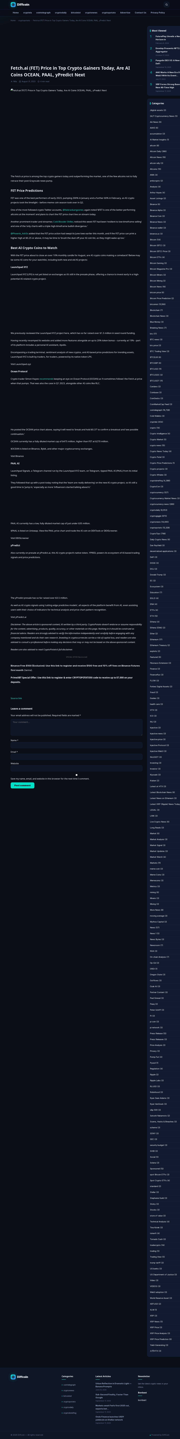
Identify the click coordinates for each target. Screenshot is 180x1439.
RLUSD (153, 1086)
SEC (152, 1139)
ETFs (152, 610)
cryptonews (91, 12)
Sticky (153, 1204)
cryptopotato (109, 12)
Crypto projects (157, 469)
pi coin (153, 1021)
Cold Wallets (155, 416)
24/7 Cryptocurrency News (162, 116)
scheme (153, 1127)
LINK (152, 816)
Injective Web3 (156, 751)
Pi (151, 1016)
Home (16, 12)
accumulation (156, 134)
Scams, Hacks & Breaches (162, 1121)
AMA (152, 175)
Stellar (153, 1192)
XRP (152, 1316)
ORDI (152, 969)
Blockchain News (157, 316)
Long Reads (155, 828)
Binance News (156, 222)
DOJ (152, 569)
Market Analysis (157, 839)
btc (151, 334)
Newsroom (155, 945)
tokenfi (153, 1233)
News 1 (153, 933)
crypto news (155, 445)
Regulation (154, 1069)
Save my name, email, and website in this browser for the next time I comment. (50, 778)
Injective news (156, 733)
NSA (152, 951)
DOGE (152, 563)
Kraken (153, 780)
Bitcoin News (156, 287)
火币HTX (154, 1351)
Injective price (156, 739)
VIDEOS (153, 1286)
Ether (152, 633)
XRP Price (154, 1327)
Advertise (125, 12)
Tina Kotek (155, 1227)
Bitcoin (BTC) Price (158, 251)
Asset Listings (156, 198)
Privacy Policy (158, 12)
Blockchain (155, 310)
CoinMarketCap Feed (159, 404)
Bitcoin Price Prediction (160, 298)
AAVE (152, 128)
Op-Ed (153, 963)
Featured (154, 657)
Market (153, 833)
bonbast (142, 1400)
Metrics (153, 886)
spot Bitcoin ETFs (158, 1174)
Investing (154, 763)
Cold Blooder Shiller (63, 221)
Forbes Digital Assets (159, 686)
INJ (151, 722)
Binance (153, 204)
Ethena (153, 622)
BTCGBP (154, 363)
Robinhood (155, 1092)
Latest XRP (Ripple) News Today (165, 804)
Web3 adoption (157, 1292)
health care (155, 704)
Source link (16, 698)
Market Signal (156, 845)
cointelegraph (43, 12)
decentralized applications (161, 551)
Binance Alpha (156, 210)
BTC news (154, 339)
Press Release (156, 1033)
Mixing (153, 904)
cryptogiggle (155, 516)
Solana (153, 1163)
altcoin (153, 145)
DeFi (152, 557)
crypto (153, 428)
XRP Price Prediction (159, 1339)
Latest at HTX (156, 786)
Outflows (154, 980)
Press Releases (157, 1039)
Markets (153, 863)
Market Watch (156, 857)
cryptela (27, 12)
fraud (152, 692)
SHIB (152, 1151)
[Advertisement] (76, 45)
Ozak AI (153, 986)
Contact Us (140, 12)
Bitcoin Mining (156, 281)
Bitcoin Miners (156, 275)
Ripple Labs (155, 1080)
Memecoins (155, 880)
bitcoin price (155, 292)
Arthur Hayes (156, 192)
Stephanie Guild (157, 1198)
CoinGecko (155, 398)
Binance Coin (156, 216)
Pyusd (153, 1063)
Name (14, 740)
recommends (46, 378)
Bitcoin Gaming (157, 263)
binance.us (154, 234)
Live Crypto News (158, 822)
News (152, 927)
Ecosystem (155, 586)
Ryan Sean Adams (158, 1098)
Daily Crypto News (158, 539)
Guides (153, 698)
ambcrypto (155, 181)
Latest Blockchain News (161, 792)
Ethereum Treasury (158, 645)
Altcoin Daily (155, 151)
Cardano (154, 386)
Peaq (152, 1004)
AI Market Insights (158, 139)
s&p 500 (154, 1110)
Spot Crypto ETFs (158, 1180)
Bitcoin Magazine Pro (159, 269)
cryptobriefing (156, 480)
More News (155, 910)
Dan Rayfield (155, 545)
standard (154, 1186)
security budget (157, 1145)
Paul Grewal (155, 998)
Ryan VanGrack (157, 1104)
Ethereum (154, 639)
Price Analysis (156, 1045)
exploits (153, 651)
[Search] (166, 4)
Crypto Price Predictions (161, 463)
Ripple (152, 1074)
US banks (154, 1269)
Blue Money (155, 322)
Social (152, 1157)
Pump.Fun (154, 1057)
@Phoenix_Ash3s (19, 233)
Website (15, 763)
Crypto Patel (155, 457)
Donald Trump (156, 575)
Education (154, 592)
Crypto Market (156, 439)
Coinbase (154, 392)
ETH (152, 616)
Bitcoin (153, 239)
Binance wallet (156, 228)
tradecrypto (155, 1245)
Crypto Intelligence (158, 433)
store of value (156, 1216)
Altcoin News (156, 157)
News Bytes (155, 939)
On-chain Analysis (158, 957)
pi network (154, 1027)
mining (153, 892)
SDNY (152, 1133)
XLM (152, 1310)
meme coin (155, 869)
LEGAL (153, 810)
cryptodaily (61, 12)
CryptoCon (155, 486)
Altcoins (153, 169)
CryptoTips (155, 533)
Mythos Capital (157, 922)
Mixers (153, 898)
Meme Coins (155, 875)
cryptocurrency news (159, 504)
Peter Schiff (155, 1010)
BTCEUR (154, 357)
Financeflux (155, 675)
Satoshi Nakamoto (158, 1116)
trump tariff (155, 1263)
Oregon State (156, 974)
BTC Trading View (158, 351)
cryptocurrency (157, 492)
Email (14, 751)
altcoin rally (155, 163)
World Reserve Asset (159, 1298)
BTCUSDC (155, 375)
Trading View (156, 1257)
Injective (153, 728)
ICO (151, 716)
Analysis (153, 187)
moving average (157, 916)
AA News (154, 122)
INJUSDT (154, 757)
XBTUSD (154, 1304)
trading (153, 1251)
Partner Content (157, 992)
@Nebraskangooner (73, 209)
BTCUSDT (154, 381)
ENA (152, 604)
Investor (153, 769)
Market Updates (157, 851)
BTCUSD (154, 369)
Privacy (153, 1051)
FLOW (153, 680)
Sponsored (155, 1169)
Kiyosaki (153, 775)
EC (151, 580)
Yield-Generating (157, 1345)
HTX (152, 710)
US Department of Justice (162, 1274)
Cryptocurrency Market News (163, 498)
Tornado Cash (156, 1239)
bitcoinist (76, 12)
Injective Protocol (158, 745)
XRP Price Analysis (158, 1333)
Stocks (153, 1210)
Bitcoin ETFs (155, 257)
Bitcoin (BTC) (156, 245)
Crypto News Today (159, 451)
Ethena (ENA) (156, 628)
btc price (154, 345)
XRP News (155, 1321)
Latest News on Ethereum (161, 798)
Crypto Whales (156, 475)
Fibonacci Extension (159, 663)
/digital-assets (156, 110)
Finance (153, 669)
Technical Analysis (158, 1221)
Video (152, 1280)
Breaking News (156, 328)
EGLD (152, 598)
